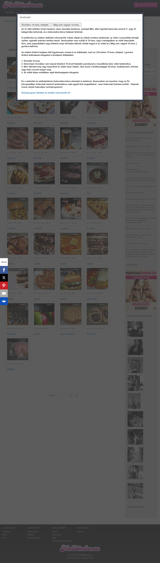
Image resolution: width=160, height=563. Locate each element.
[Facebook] (4, 270)
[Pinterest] (4, 285)
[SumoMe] (4, 301)
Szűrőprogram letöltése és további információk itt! (45, 92)
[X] (4, 278)
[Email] (4, 293)
